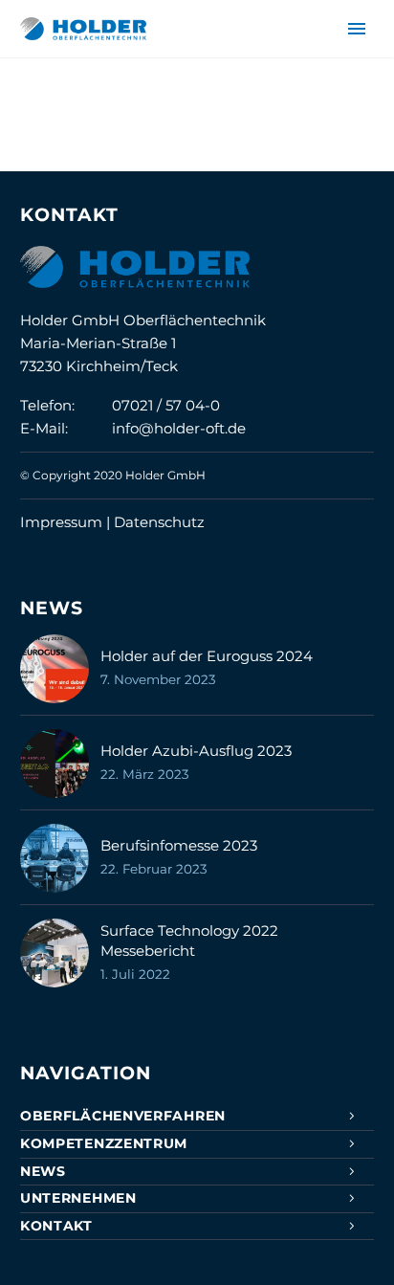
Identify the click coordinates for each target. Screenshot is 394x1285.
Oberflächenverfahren (123, 1115)
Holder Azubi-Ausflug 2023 (196, 751)
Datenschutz (159, 522)
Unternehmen (78, 1198)
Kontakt (56, 1225)
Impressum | (67, 522)
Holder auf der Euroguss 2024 (206, 656)
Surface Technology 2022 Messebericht (189, 940)
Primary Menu (356, 28)
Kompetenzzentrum (103, 1143)
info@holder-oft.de (179, 428)
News (43, 1171)
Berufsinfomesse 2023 (178, 845)
